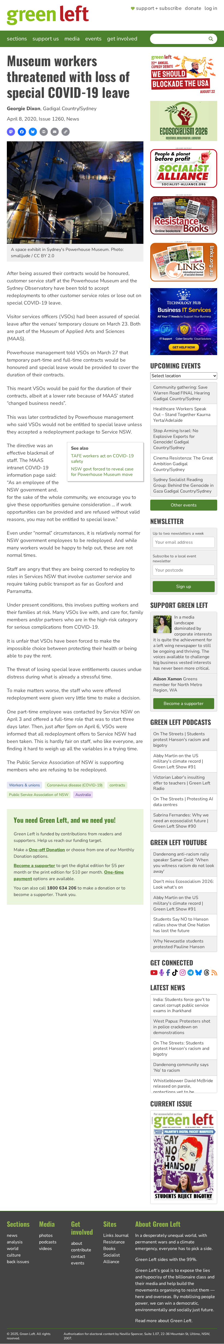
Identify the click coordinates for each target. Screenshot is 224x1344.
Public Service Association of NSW (38, 794)
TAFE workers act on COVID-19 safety (102, 458)
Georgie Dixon (23, 108)
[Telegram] (190, 972)
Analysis (15, 1242)
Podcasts (48, 1242)
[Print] (44, 132)
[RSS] (214, 972)
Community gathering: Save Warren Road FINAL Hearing (181, 390)
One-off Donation (47, 850)
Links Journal (116, 1235)
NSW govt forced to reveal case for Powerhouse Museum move (102, 472)
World (12, 1249)
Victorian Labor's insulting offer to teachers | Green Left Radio (181, 783)
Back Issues (18, 1262)
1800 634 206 (61, 888)
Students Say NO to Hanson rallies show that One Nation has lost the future (181, 925)
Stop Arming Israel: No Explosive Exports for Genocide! (175, 436)
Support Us (46, 38)
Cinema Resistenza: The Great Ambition (183, 461)
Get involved (122, 38)
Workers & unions (24, 785)
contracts (117, 785)
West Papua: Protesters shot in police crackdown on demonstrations (181, 1026)
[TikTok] (175, 972)
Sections (17, 38)
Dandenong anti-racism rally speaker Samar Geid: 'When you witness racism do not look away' (183, 862)
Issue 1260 (51, 119)
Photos (46, 1235)
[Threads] (207, 972)
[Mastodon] (11, 132)
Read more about (163, 1321)
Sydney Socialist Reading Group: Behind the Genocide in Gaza (183, 485)
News (72, 119)
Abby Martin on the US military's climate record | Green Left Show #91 (178, 761)
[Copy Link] (65, 132)
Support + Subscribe (159, 8)
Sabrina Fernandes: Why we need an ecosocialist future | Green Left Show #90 (181, 821)
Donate (193, 8)
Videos (45, 1249)
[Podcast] (161, 972)
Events (93, 38)
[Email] (55, 132)
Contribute (81, 1250)
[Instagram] (182, 972)
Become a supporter (34, 866)
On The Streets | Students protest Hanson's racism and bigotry (181, 739)
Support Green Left (179, 605)
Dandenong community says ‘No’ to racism (181, 1067)
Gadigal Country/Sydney (69, 108)
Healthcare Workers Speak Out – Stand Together (179, 412)
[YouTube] (154, 972)
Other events (184, 505)
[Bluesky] (33, 132)
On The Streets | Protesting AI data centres (183, 802)
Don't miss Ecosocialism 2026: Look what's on (183, 884)
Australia (83, 794)
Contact (78, 1257)
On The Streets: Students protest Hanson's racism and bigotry (181, 1048)
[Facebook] (22, 132)
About (76, 1243)
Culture (14, 1255)
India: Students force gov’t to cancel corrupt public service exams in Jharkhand (181, 1005)
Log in (211, 8)
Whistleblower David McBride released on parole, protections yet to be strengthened (183, 1088)
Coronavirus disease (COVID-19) (74, 785)
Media (72, 38)
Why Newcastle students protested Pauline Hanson (179, 944)
